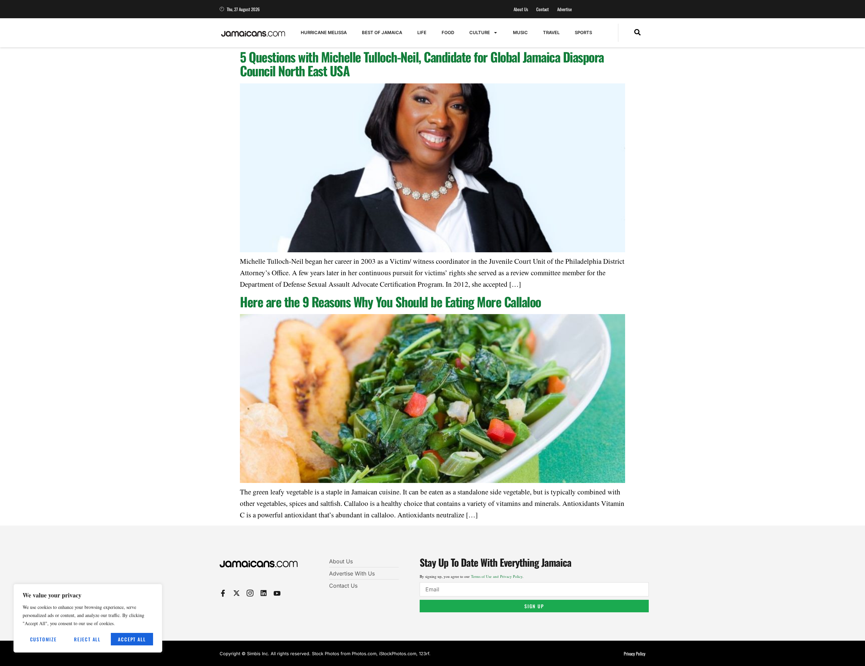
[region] (88, 618)
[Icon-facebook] (223, 593)
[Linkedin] (263, 593)
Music (520, 32)
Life (421, 32)
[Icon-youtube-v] (277, 593)
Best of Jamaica (382, 32)
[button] (637, 32)
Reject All (87, 639)
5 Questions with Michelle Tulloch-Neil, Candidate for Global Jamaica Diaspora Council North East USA (422, 63)
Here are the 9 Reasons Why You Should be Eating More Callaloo (390, 301)
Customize (43, 639)
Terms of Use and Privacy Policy (496, 576)
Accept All (132, 639)
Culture (479, 32)
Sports (583, 32)
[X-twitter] (236, 593)
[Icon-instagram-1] (250, 593)
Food (448, 32)
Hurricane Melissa (324, 32)
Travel (551, 32)
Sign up (534, 606)
